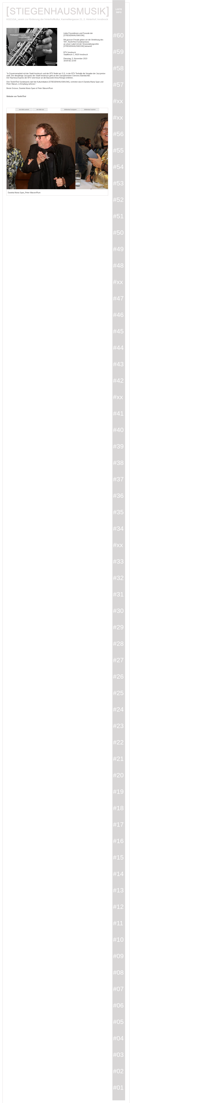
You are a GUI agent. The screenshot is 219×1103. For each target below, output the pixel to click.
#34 (118, 528)
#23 (118, 725)
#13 (118, 890)
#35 (118, 512)
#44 (118, 347)
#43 (118, 364)
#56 (118, 133)
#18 (118, 808)
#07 (118, 988)
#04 (118, 1038)
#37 (118, 479)
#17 (118, 824)
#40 (118, 429)
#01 (118, 1087)
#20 (118, 775)
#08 (118, 972)
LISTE (119, 9)
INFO (119, 12)
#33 (118, 561)
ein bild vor (40, 109)
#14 (118, 873)
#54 (118, 166)
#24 (118, 709)
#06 (118, 1005)
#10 (118, 939)
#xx (118, 101)
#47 (118, 298)
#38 (118, 462)
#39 (118, 446)
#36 (118, 495)
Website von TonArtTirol (16, 96)
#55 (118, 150)
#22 (118, 742)
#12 (118, 906)
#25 (118, 693)
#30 (118, 610)
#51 (118, 216)
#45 (118, 331)
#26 (118, 676)
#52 (118, 199)
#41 (118, 413)
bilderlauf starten (90, 109)
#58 (118, 68)
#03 (118, 1054)
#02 (118, 1071)
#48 (118, 265)
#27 (118, 660)
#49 (118, 249)
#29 (118, 627)
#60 (118, 35)
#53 (118, 183)
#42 (118, 380)
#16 (118, 840)
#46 (118, 314)
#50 (118, 232)
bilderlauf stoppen (70, 109)
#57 (118, 84)
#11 (118, 923)
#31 (118, 594)
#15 (118, 857)
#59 (118, 51)
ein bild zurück (24, 109)
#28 (118, 643)
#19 (118, 791)
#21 (118, 758)
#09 (118, 956)
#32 (118, 577)
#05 (118, 1021)
